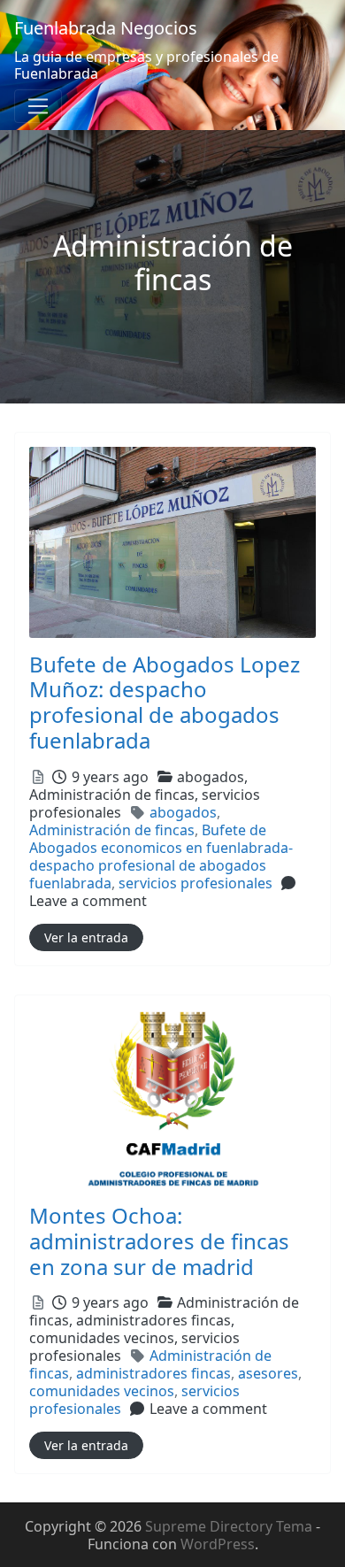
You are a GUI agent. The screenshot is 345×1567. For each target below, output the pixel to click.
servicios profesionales (195, 883)
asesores (268, 1373)
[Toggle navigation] (38, 106)
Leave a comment (88, 900)
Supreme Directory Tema (230, 1526)
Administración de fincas (112, 830)
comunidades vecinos (101, 1391)
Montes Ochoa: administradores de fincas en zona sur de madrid (159, 1241)
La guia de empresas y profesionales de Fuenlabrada (146, 65)
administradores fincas (153, 1373)
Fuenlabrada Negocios (105, 28)
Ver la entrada (86, 937)
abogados (183, 812)
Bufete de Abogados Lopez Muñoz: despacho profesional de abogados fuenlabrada (164, 702)
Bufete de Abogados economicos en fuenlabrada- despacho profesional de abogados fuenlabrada (161, 856)
